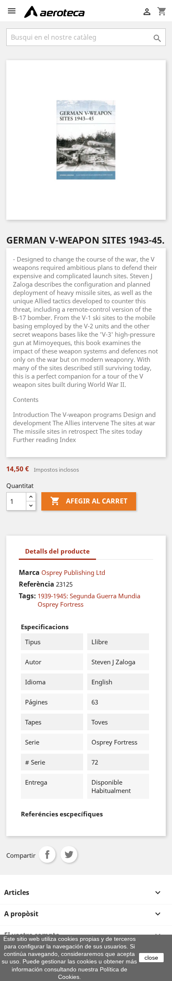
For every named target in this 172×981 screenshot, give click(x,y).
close (151, 957)
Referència (36, 584)
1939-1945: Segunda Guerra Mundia (89, 596)
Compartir (47, 854)
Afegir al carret (88, 501)
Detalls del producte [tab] (57, 551)
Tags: (27, 596)
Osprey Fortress (60, 604)
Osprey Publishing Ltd (73, 572)
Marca (29, 572)
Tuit (69, 854)
